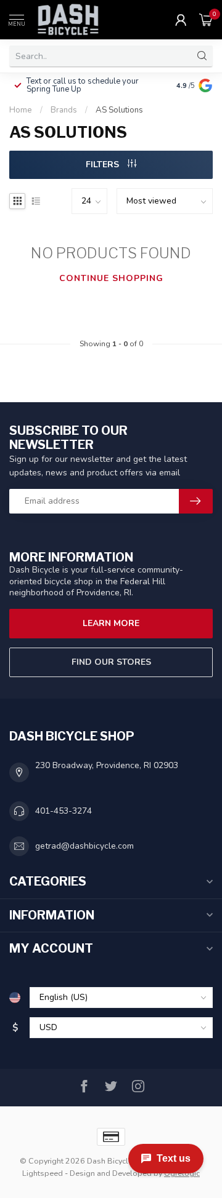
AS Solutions (119, 110)
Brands (64, 110)
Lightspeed (42, 1173)
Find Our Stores (111, 662)
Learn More (111, 623)
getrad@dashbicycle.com (84, 846)
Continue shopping (111, 278)
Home (20, 110)
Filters (103, 164)
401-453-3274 (63, 811)
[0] (206, 19)
